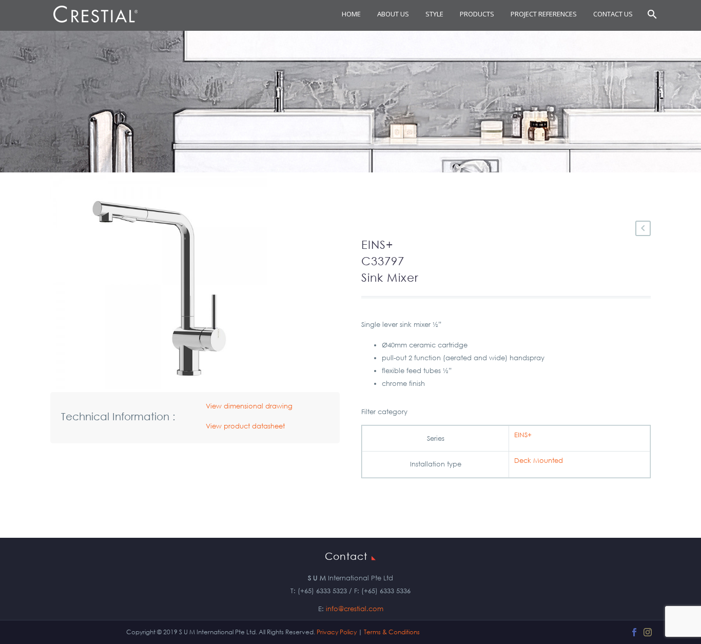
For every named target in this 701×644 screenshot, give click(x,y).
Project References (544, 13)
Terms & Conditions (392, 632)
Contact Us (613, 13)
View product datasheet (245, 426)
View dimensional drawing (249, 406)
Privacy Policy (337, 632)
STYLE (434, 13)
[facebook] (634, 632)
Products (477, 13)
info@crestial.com (354, 608)
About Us (393, 13)
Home (351, 13)
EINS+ (523, 435)
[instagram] (648, 632)
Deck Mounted (538, 460)
